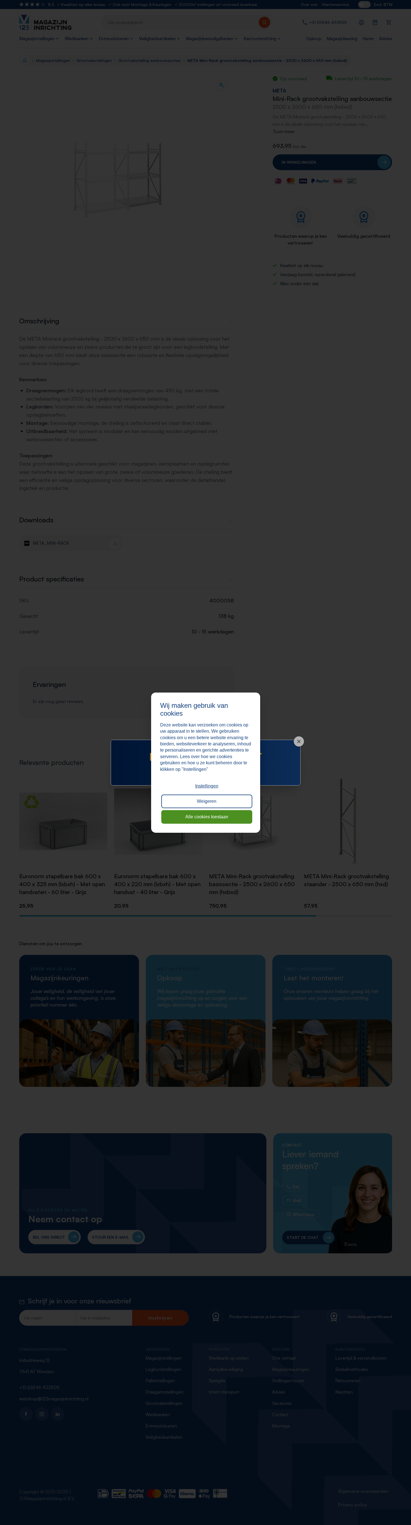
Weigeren (206, 801)
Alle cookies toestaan (206, 816)
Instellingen (206, 786)
